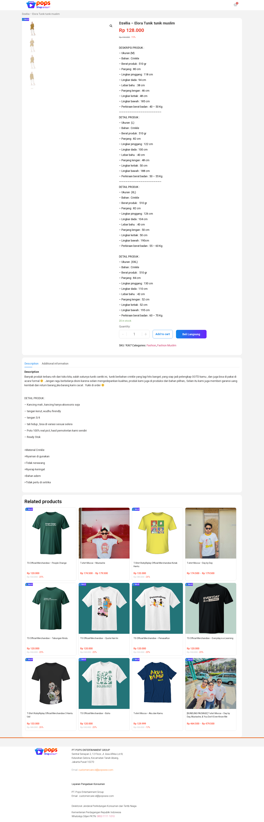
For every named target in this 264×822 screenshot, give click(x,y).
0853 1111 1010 (106, 816)
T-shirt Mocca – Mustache (92, 563)
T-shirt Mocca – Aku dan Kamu (148, 713)
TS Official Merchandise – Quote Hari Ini (99, 638)
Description (31, 363)
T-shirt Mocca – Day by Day (200, 563)
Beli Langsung (191, 334)
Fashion (151, 345)
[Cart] (235, 5)
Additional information (55, 363)
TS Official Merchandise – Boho (95, 713)
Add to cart (163, 334)
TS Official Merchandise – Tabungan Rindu (47, 638)
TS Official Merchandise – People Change (47, 563)
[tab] (31, 363)
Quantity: (124, 326)
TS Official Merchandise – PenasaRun (152, 638)
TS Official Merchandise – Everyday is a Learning (210, 638)
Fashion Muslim (166, 345)
